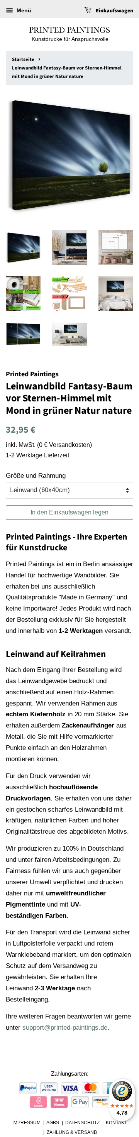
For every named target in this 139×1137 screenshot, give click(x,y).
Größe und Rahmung (36, 475)
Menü (23, 10)
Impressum (26, 1122)
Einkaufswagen (114, 11)
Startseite (23, 59)
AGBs (52, 1122)
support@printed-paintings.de (64, 1027)
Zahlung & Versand (72, 1132)
